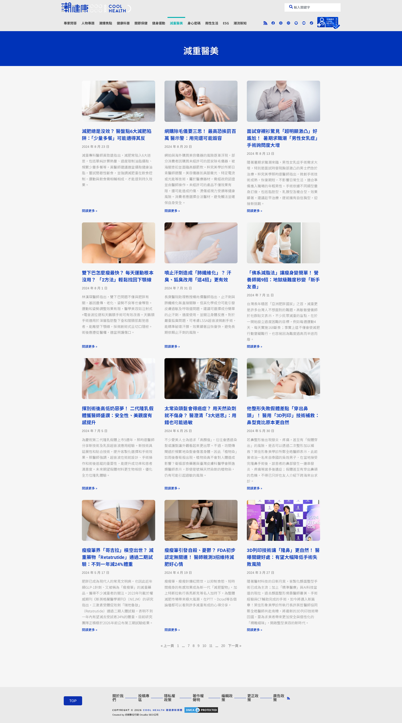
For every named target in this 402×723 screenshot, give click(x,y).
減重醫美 (176, 23)
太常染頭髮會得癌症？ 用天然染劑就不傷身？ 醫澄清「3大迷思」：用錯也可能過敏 (200, 415)
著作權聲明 (198, 698)
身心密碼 (194, 23)
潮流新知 (240, 23)
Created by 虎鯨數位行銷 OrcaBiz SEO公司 (135, 714)
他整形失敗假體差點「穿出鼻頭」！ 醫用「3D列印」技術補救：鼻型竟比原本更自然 (283, 415)
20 (223, 646)
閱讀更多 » (89, 210)
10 (204, 646)
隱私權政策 (169, 698)
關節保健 (140, 23)
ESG (226, 23)
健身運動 (158, 23)
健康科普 (123, 23)
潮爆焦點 (105, 23)
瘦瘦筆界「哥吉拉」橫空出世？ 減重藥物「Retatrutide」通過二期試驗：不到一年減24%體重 (118, 557)
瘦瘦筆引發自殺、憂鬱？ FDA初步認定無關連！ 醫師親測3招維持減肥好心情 (199, 557)
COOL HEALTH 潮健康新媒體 (163, 710)
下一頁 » (234, 646)
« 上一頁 (167, 646)
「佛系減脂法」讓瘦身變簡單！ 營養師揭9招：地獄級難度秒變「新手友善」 (283, 280)
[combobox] (313, 7)
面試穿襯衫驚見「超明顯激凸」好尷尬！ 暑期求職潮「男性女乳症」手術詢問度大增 (283, 138)
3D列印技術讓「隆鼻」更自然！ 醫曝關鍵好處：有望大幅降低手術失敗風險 (283, 557)
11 (210, 646)
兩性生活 (211, 23)
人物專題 (87, 23)
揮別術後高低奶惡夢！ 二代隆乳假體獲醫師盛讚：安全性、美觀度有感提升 (118, 415)
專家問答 (70, 23)
